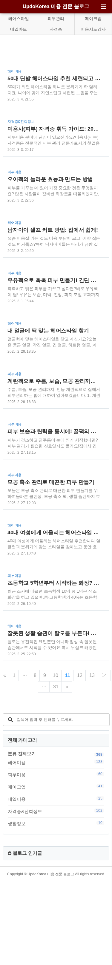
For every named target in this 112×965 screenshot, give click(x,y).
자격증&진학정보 (55, 811)
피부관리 (55, 18)
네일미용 (55, 799)
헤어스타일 (18, 18)
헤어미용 (55, 762)
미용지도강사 (93, 29)
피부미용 (55, 774)
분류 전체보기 (22, 753)
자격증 (56, 29)
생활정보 (55, 823)
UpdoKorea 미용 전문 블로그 (56, 6)
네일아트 (18, 29)
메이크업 (93, 18)
